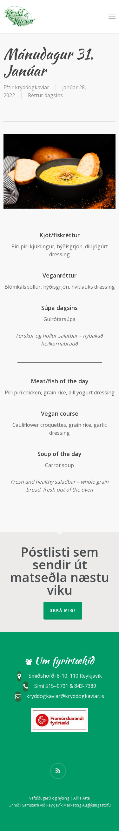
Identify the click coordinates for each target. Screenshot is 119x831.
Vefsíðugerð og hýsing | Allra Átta (59, 798)
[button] (112, 16)
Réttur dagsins (45, 95)
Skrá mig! (63, 610)
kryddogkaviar (32, 87)
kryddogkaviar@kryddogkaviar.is (65, 696)
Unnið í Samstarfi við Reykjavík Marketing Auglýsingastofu (60, 805)
